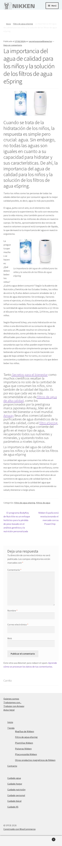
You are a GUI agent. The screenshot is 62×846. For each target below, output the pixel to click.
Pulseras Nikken (23, 748)
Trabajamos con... (12, 702)
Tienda (10, 727)
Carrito (47, 838)
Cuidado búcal (14, 800)
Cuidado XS (12, 806)
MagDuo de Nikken (24, 731)
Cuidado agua (14, 778)
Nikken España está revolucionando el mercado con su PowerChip (48, 518)
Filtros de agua (43, 502)
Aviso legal (9, 709)
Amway (8, 415)
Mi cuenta (10, 841)
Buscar (31, 841)
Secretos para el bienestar (29, 375)
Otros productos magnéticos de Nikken (35, 760)
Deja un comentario (12, 45)
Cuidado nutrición (16, 789)
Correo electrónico (17, 624)
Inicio (8, 23)
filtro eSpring (48, 423)
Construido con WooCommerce (19, 829)
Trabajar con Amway (13, 706)
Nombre (12, 610)
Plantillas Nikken (24, 742)
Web (9, 638)
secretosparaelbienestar (40, 41)
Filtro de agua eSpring (23, 23)
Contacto (12, 765)
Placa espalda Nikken (26, 754)
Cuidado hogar (14, 783)
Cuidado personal (16, 795)
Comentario (14, 569)
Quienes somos (11, 698)
